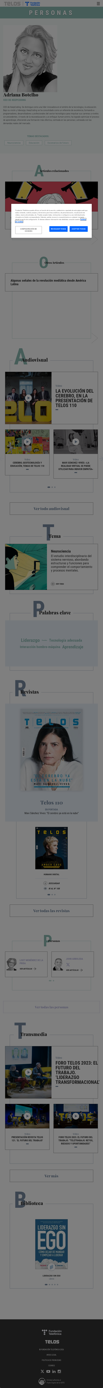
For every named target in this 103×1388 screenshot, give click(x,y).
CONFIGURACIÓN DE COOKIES (28, 230)
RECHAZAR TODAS (58, 229)
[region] (51, 221)
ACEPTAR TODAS (79, 229)
